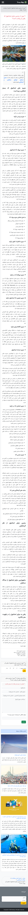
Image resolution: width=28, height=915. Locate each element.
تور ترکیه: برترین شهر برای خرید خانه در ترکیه (17, 786)
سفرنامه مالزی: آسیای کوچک (20, 755)
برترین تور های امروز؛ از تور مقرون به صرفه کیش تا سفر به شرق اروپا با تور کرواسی (14, 817)
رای (24, 671)
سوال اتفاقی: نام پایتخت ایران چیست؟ (17, 715)
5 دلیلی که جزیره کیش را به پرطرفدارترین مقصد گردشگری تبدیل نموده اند (14, 855)
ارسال (23, 722)
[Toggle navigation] (3, 2)
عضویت (23, 903)
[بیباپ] (22, 2)
